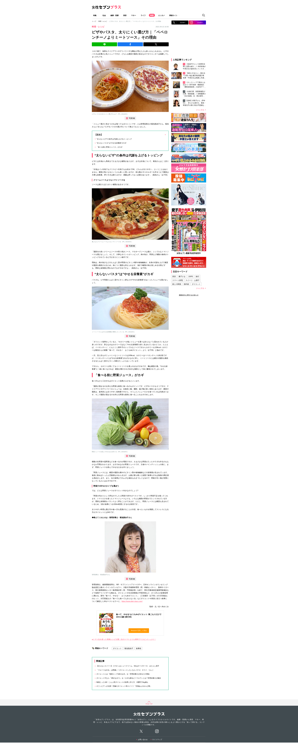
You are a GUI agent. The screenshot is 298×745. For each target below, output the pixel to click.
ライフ (143, 15)
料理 (152, 15)
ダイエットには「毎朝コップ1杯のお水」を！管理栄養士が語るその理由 (122, 674)
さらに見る (200, 110)
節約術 (186, 284)
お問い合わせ (143, 739)
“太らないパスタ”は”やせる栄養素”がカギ (111, 143)
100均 (190, 276)
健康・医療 (114, 15)
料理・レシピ (102, 21)
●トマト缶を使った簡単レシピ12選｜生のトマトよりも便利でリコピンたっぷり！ (124, 639)
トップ (94, 21)
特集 (95, 15)
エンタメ (161, 15)
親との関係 (176, 284)
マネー (133, 15)
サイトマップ (157, 739)
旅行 (197, 276)
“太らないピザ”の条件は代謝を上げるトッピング (114, 139)
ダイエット (117, 648)
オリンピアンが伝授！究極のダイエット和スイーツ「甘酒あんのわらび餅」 (124, 686)
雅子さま (182, 276)
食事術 (138, 648)
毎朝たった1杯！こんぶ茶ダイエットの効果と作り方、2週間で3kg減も (122, 682)
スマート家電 (177, 280)
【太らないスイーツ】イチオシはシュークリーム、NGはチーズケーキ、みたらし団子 (127, 666)
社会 (104, 15)
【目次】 (99, 135)
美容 (125, 15)
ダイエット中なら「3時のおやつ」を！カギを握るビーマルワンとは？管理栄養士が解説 (128, 678)
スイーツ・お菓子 (193, 280)
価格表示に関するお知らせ (188, 295)
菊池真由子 (128, 648)
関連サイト (173, 15)
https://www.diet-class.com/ (132, 601)
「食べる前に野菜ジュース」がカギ (109, 147)
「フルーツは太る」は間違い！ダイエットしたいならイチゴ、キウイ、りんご (124, 670)
